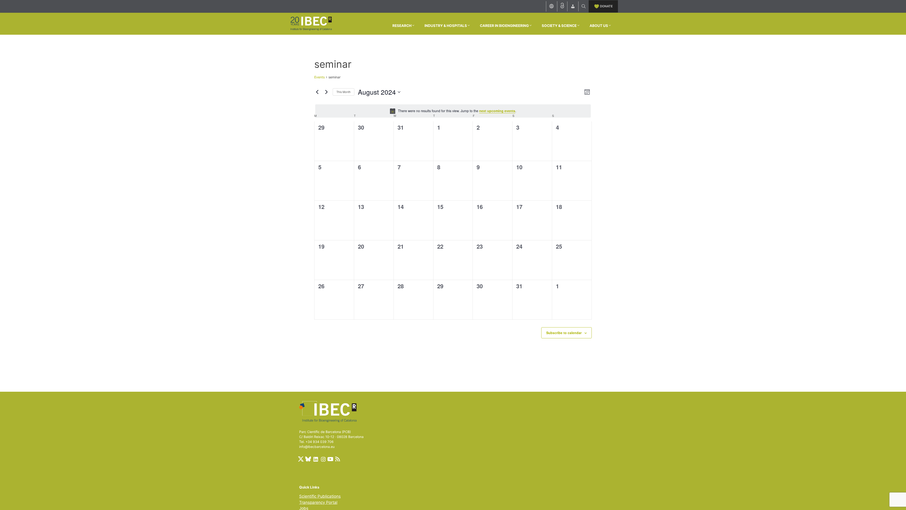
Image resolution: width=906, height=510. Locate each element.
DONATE (606, 6)
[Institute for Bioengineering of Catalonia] (311, 23)
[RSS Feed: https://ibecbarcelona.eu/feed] (337, 459)
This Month (343, 92)
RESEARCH (401, 25)
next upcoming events (497, 110)
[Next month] (326, 92)
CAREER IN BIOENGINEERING (504, 25)
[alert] (453, 111)
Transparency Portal (318, 502)
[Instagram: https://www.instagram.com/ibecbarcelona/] (323, 459)
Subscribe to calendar (564, 332)
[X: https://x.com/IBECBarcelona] (301, 459)
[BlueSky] (308, 459)
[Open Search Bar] (584, 6)
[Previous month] (317, 92)
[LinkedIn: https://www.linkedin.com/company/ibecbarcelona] (315, 459)
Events (319, 77)
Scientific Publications (320, 496)
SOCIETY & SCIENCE (559, 25)
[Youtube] (330, 459)
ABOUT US (599, 25)
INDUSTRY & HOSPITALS (445, 25)
